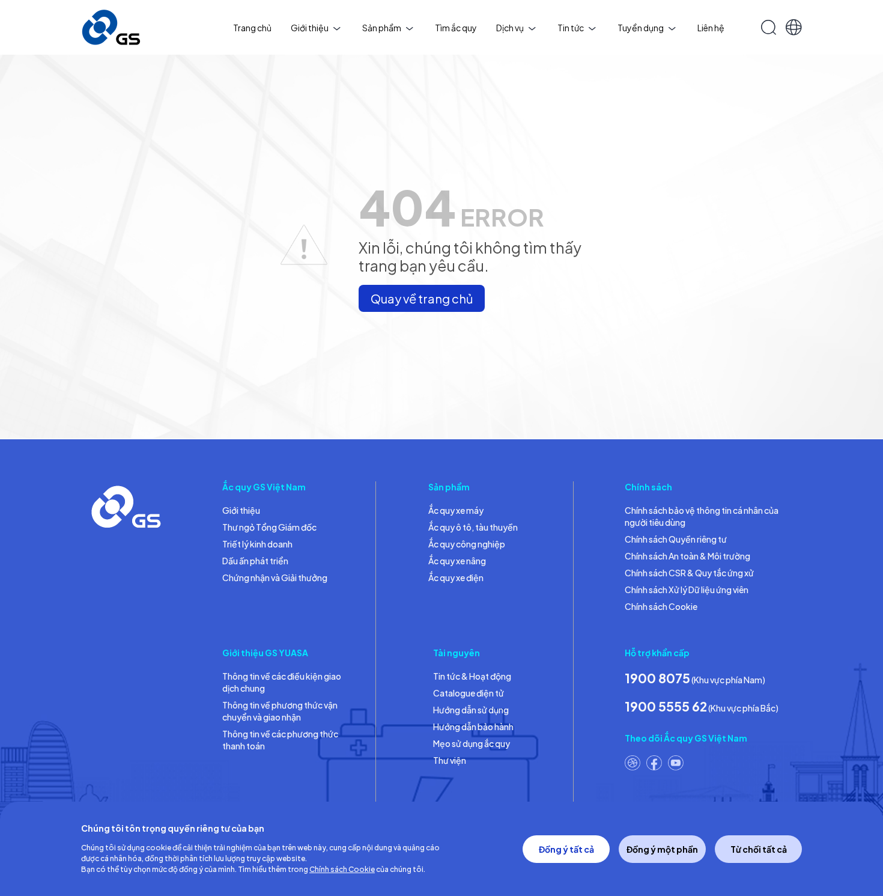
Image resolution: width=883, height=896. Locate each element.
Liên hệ (710, 27)
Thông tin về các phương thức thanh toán (280, 739)
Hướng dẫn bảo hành (473, 726)
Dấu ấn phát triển (255, 560)
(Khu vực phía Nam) (695, 678)
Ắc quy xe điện (456, 577)
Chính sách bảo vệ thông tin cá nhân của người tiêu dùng (701, 516)
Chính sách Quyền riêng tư (676, 539)
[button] (794, 27)
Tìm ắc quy (456, 27)
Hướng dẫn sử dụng (471, 709)
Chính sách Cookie (661, 606)
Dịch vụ (510, 27)
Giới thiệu (310, 27)
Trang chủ (252, 27)
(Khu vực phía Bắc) (701, 706)
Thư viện (449, 760)
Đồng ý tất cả (566, 849)
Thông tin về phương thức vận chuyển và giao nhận (280, 710)
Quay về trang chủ (422, 298)
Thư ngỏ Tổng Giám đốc (269, 527)
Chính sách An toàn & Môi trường (687, 555)
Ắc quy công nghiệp (466, 543)
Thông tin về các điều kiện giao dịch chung (281, 682)
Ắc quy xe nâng (457, 560)
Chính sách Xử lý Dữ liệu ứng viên (686, 589)
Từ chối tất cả (758, 849)
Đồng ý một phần (662, 849)
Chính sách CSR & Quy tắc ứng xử (689, 572)
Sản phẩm (381, 27)
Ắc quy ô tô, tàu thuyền (473, 527)
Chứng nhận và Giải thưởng (274, 577)
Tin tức (570, 27)
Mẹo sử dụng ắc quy (471, 743)
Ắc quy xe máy (456, 510)
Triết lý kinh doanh (257, 543)
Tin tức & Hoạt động (472, 676)
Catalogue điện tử (468, 692)
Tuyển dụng (640, 27)
